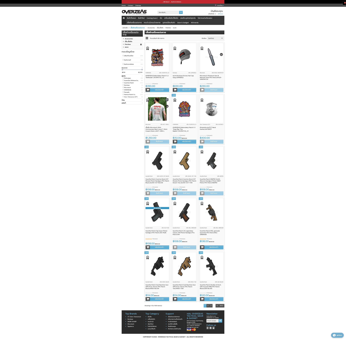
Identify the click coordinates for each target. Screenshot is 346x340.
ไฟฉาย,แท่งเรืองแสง (205, 18)
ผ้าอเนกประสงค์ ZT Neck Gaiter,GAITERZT (208, 128)
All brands (194, 22)
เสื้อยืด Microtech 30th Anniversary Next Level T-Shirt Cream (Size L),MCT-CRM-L (156, 129)
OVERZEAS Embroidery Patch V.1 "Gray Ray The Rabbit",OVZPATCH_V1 (184, 129)
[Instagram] (210, 328)
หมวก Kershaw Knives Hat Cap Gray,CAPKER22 (183, 76)
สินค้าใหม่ (141, 18)
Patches (128, 44)
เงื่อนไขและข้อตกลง (174, 317)
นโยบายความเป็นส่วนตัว (175, 319)
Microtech (131, 324)
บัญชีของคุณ (172, 326)
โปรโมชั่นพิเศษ (152, 326)
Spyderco (131, 326)
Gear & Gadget (183, 22)
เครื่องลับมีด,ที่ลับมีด (171, 18)
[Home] (124, 20)
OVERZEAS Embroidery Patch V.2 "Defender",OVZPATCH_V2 (157, 76)
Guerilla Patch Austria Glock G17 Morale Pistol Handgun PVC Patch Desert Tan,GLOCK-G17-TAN (184, 181)
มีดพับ (150, 317)
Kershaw (130, 319)
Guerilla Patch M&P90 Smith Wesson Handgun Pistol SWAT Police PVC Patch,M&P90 (210, 181)
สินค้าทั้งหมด (131, 18)
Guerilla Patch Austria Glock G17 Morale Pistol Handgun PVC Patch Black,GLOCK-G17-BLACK (157, 181)
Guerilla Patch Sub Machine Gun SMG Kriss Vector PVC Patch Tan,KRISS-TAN (184, 286)
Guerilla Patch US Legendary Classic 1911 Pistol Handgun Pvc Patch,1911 (184, 232)
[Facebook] (207, 328)
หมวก (126, 47)
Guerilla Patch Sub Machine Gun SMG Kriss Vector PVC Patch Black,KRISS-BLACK (157, 286)
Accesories (129, 39)
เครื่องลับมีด (151, 319)
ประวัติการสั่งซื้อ (172, 324)
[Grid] (146, 38)
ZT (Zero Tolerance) (134, 317)
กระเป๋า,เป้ (150, 321)
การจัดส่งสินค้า (172, 321)
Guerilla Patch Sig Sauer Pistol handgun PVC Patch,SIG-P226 (156, 232)
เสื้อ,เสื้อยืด (128, 41)
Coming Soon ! (152, 18)
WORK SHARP (132, 321)
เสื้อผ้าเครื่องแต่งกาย (134, 22)
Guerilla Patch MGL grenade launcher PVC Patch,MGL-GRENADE (210, 232)
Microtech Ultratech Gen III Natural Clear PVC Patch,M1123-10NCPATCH (211, 77)
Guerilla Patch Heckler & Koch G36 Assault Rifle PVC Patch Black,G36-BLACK (210, 286)
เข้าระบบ (220, 14)
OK (181, 12)
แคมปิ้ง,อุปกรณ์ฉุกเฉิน (188, 18)
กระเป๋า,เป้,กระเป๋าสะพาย (152, 22)
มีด (161, 18)
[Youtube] (213, 328)
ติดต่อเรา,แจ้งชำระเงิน (174, 329)
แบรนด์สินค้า (151, 329)
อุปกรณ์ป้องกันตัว (169, 22)
